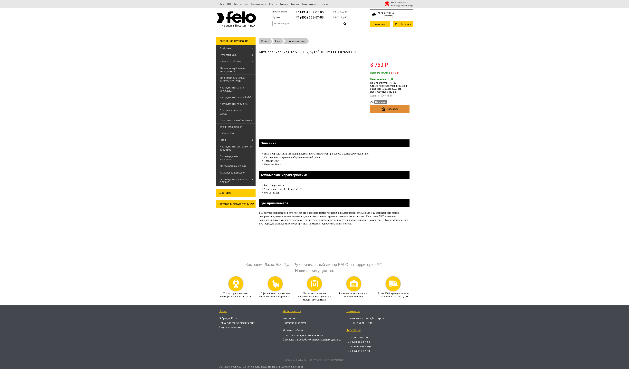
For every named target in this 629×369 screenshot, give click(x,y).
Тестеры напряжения (232, 172)
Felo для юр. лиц (241, 4)
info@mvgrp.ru (374, 318)
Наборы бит (226, 133)
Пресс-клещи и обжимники (235, 120)
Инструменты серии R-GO (235, 97)
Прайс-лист (380, 24)
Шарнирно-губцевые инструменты (232, 70)
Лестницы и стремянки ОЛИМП (233, 181)
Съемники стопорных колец (232, 112)
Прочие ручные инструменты (228, 158)
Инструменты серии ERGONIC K (231, 89)
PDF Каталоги (403, 24)
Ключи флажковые (230, 127)
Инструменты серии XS (233, 104)
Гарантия (295, 4)
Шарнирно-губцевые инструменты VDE (232, 79)
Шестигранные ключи (232, 166)
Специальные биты (295, 41)
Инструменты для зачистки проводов (235, 148)
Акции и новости (230, 327)
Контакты (284, 4)
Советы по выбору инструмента (315, 4)
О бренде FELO (224, 4)
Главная (265, 41)
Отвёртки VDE (228, 55)
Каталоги (273, 4)
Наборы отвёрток (230, 61)
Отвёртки (225, 48)
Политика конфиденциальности (303, 335)
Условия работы (293, 330)
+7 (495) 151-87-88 (309, 12)
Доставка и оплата (258, 4)
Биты (222, 140)
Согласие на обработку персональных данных (312, 339)
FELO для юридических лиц (237, 322)
